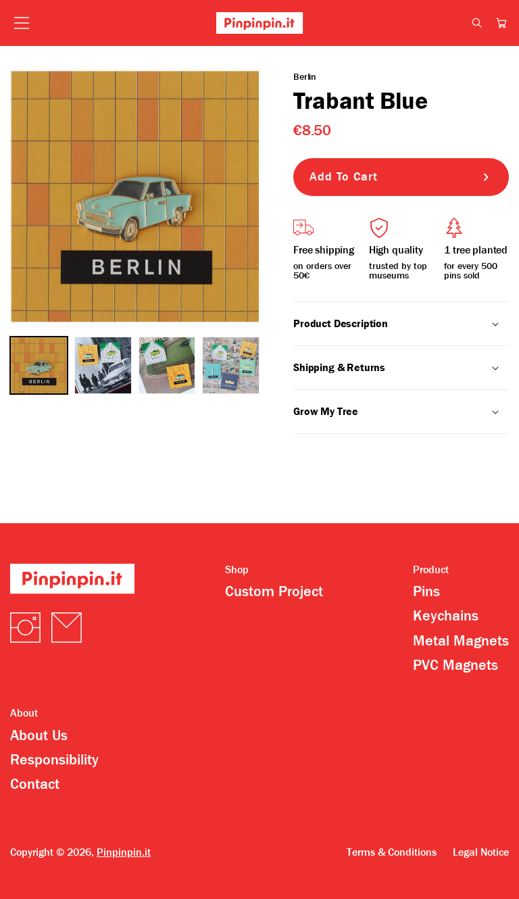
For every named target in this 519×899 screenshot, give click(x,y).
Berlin (304, 76)
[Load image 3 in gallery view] (167, 365)
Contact (34, 784)
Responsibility (54, 759)
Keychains (445, 615)
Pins (426, 591)
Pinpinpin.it (124, 852)
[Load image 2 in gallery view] (103, 365)
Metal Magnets (461, 640)
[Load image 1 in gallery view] (39, 365)
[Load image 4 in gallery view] (231, 365)
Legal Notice (481, 852)
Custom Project (274, 591)
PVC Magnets (455, 665)
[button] (501, 23)
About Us (39, 735)
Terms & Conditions (392, 852)
